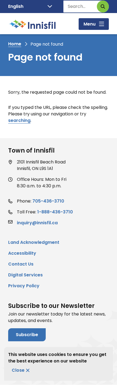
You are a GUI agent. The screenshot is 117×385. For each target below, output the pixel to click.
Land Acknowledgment (33, 242)
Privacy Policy (23, 286)
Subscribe (27, 335)
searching (19, 120)
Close (18, 370)
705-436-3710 (48, 201)
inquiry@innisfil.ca (37, 223)
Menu (90, 24)
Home (14, 44)
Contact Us (20, 264)
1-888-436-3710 (55, 212)
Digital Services (25, 275)
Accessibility (22, 253)
